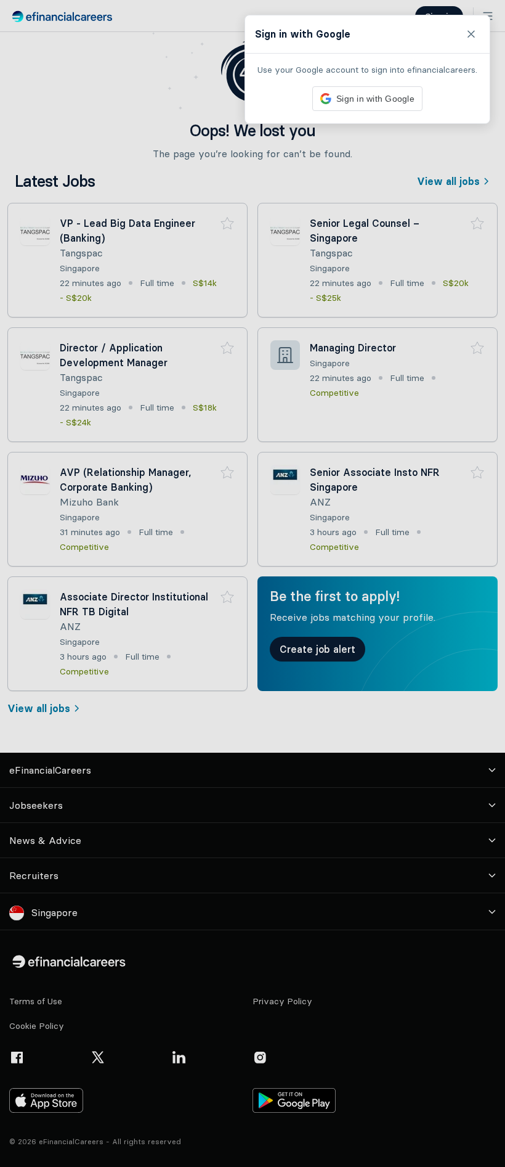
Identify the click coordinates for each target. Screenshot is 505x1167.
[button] (252, 583)
